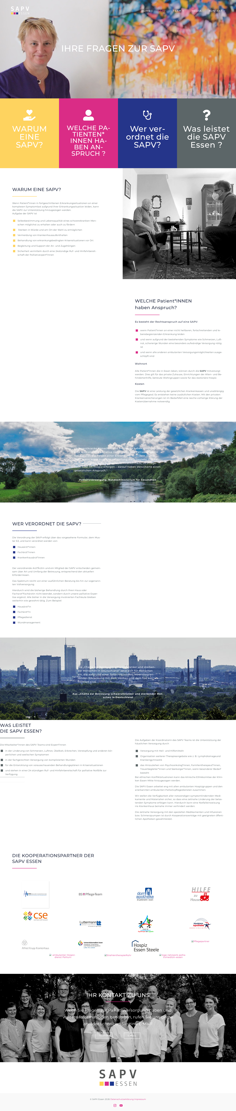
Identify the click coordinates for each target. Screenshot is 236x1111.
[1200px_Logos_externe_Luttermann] (90, 911)
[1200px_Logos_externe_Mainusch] (145, 911)
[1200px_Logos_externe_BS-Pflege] (90, 882)
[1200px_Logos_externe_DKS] (35, 882)
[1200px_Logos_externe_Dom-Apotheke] (145, 882)
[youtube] (121, 1105)
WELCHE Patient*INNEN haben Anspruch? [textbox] (163, 304)
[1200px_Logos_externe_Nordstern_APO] (200, 911)
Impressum (140, 1099)
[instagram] (114, 1105)
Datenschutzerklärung (122, 1099)
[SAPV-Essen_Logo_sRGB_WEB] (118, 1070)
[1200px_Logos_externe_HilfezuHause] (200, 882)
